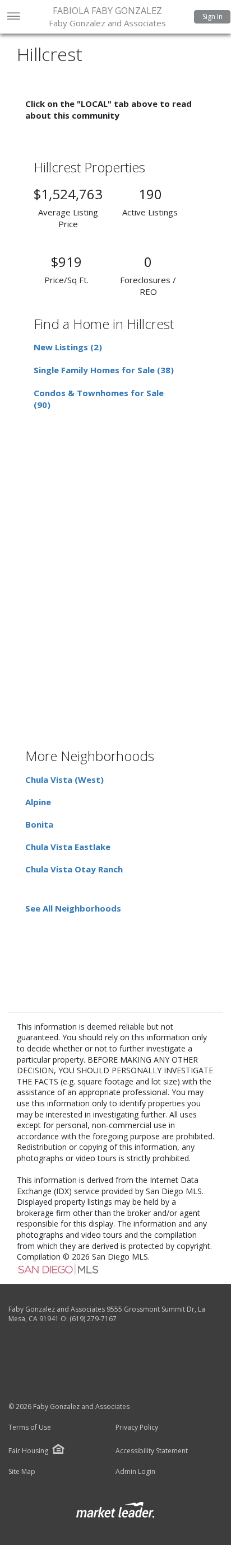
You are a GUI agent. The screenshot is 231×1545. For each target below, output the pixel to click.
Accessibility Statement (152, 1451)
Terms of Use (29, 1427)
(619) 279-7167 (93, 1318)
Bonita (39, 824)
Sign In (212, 16)
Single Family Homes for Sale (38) (104, 369)
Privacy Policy (137, 1427)
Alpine (38, 801)
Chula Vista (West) (64, 779)
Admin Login (135, 1471)
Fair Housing (28, 1450)
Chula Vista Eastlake (67, 846)
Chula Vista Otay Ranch (74, 869)
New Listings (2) (68, 347)
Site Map (21, 1471)
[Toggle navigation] (13, 17)
